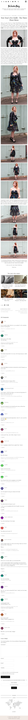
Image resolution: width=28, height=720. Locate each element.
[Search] (18, 1)
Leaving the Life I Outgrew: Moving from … (20, 300)
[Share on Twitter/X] (6, 305)
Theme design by (14, 718)
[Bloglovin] (10, 1)
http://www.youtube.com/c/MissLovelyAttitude (11, 396)
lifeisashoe (3, 493)
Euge (5, 574)
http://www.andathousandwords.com (9, 510)
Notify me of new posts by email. (8, 673)
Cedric (6, 413)
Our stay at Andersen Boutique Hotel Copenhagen (21, 311)
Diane (5, 451)
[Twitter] (1, 1)
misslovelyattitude (9, 388)
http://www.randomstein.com (7, 621)
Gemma (6, 586)
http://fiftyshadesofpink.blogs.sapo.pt (9, 533)
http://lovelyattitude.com (6, 394)
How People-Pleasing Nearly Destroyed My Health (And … (7, 286)
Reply (3, 331)
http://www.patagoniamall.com (8, 470)
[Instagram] (3, 1)
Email (2, 663)
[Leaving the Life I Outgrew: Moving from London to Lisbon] (20, 293)
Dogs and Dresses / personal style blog (9, 382)
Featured (14, 15)
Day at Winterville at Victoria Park (7, 310)
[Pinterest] (6, 1)
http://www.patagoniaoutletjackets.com (10, 481)
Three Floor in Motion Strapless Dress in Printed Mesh (12, 54)
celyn (5, 487)
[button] (26, 1)
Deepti (5, 556)
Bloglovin (3, 357)
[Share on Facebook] (5, 305)
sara (5, 527)
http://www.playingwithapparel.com (9, 549)
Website (2, 667)
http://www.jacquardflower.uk (8, 592)
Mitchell (6, 402)
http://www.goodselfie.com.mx (8, 370)
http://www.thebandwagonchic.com (9, 342)
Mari (5, 613)
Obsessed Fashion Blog (6, 580)
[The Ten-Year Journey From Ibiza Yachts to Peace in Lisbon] (20, 279)
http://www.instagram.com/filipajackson (10, 550)
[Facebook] (8, 1)
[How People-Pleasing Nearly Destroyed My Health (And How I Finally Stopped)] (7, 279)
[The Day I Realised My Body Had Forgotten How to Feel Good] (7, 293)
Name (2, 658)
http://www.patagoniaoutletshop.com (9, 432)
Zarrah (6, 334)
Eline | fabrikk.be (8, 517)
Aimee (5, 349)
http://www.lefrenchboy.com (7, 422)
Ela (5, 321)
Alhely (5, 363)
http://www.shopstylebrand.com (8, 407)
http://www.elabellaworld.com (8, 328)
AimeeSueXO (4, 355)
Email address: (14, 682)
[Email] (12, 1)
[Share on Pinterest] (8, 305)
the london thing (14, 6)
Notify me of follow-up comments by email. (10, 672)
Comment (3, 644)
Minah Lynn (7, 627)
